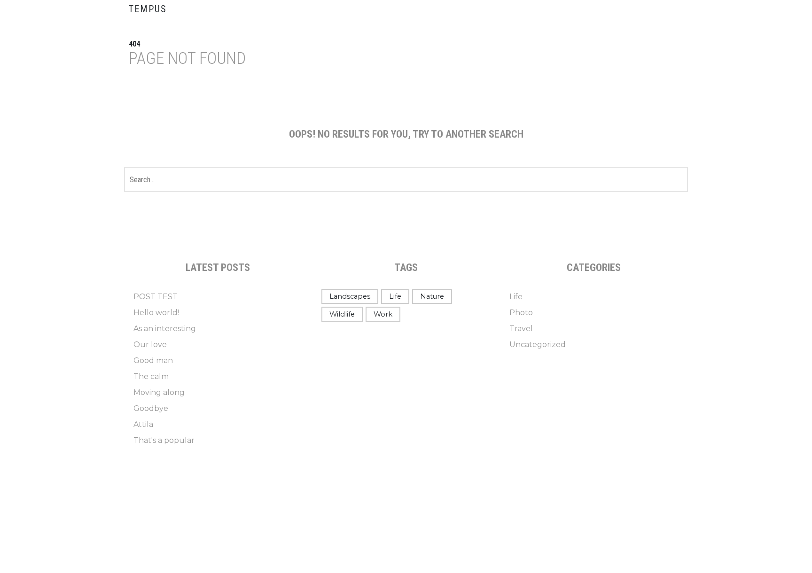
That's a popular (164, 440)
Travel (521, 328)
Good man (153, 360)
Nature (432, 296)
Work (383, 314)
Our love (150, 344)
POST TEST (155, 296)
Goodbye (150, 408)
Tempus (148, 9)
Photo (521, 312)
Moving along (159, 392)
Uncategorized (537, 344)
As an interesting (164, 328)
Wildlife (342, 314)
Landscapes (349, 296)
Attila (143, 424)
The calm (151, 376)
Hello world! (156, 312)
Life (395, 296)
